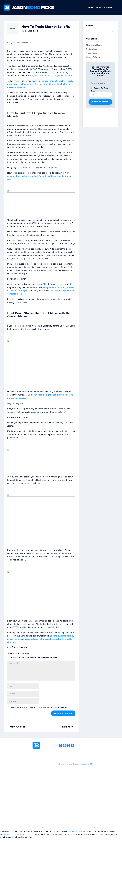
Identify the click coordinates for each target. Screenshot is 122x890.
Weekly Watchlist (93, 57)
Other (117, 7)
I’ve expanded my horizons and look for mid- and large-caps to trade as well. (40, 176)
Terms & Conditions (53, 827)
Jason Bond (32, 31)
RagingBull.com (76, 831)
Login (26, 827)
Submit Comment (63, 713)
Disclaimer (70, 827)
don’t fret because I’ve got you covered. (53, 75)
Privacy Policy (86, 827)
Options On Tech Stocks (99, 89)
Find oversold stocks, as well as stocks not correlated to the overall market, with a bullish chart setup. (40, 639)
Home (90, 7)
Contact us (102, 827)
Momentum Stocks (24, 42)
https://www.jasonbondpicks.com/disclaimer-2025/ (75, 764)
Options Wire (91, 49)
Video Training (92, 53)
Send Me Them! (100, 101)
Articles (37, 827)
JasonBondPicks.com (10, 834)
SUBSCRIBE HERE (104, 7)
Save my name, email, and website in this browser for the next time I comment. (39, 707)
